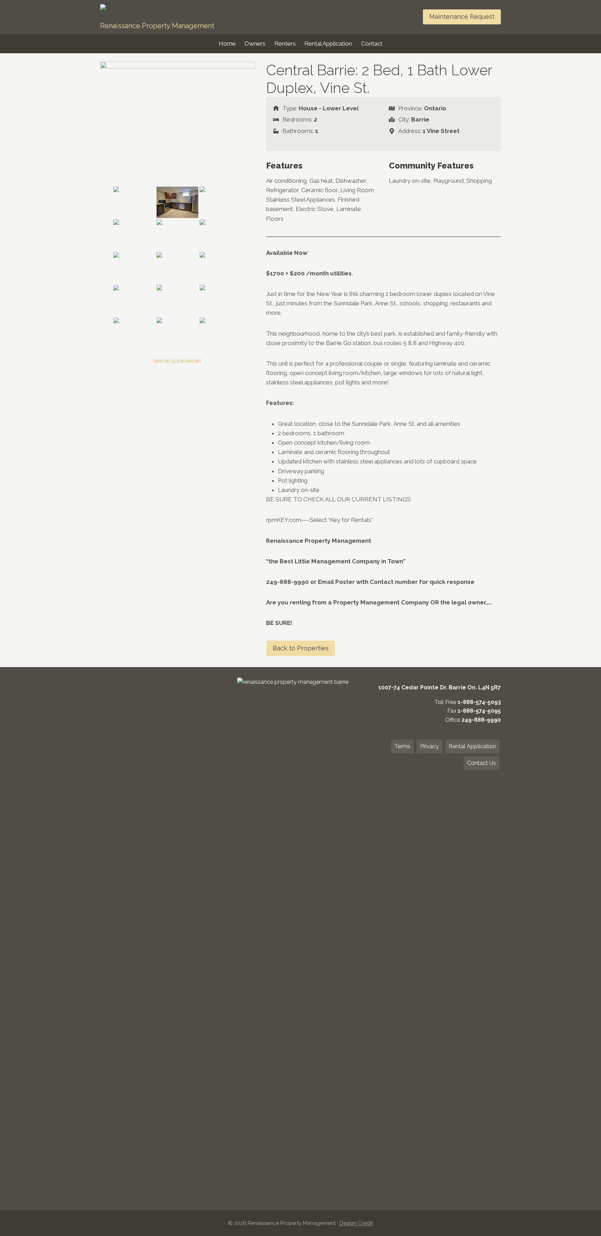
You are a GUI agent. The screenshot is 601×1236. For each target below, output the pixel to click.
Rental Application (328, 43)
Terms (402, 746)
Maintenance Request (462, 16)
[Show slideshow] (177, 361)
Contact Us (481, 763)
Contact (372, 43)
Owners (255, 43)
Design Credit (356, 1223)
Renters (285, 43)
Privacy (429, 746)
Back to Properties (301, 648)
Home (227, 43)
